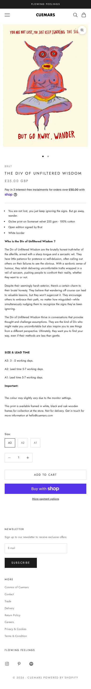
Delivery (9, 608)
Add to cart (45, 475)
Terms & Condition (16, 636)
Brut (8, 166)
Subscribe (20, 563)
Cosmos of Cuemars (17, 587)
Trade (8, 601)
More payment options (45, 499)
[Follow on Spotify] (31, 663)
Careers (9, 622)
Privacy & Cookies (15, 629)
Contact (9, 594)
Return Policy (12, 615)
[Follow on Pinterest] (19, 663)
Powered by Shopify (60, 677)
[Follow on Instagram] (7, 663)
